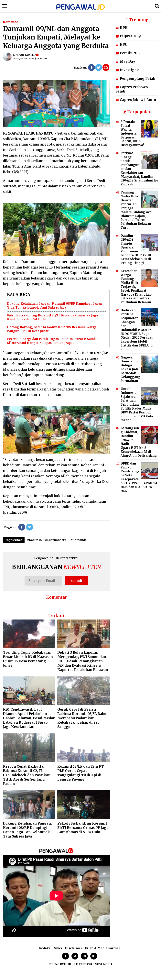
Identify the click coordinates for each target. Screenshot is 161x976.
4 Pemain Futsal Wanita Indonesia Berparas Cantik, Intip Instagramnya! (132, 133)
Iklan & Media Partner (102, 948)
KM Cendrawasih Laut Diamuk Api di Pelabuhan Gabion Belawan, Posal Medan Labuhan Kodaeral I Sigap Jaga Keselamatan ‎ (29, 718)
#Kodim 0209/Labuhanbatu (46, 540)
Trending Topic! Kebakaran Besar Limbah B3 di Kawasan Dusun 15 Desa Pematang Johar (28, 659)
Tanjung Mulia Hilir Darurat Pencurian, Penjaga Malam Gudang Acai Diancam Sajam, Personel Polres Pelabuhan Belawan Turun (137, 210)
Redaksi (45, 948)
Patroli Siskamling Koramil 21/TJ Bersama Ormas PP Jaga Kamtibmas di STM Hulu (82, 827)
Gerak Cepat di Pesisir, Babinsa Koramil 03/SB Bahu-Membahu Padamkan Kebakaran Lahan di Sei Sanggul (82, 718)
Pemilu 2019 (130, 53)
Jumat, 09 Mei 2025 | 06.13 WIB (30, 58)
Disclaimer (73, 948)
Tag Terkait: (14, 540)
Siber (58, 948)
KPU (123, 44)
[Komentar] (105, 67)
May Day (127, 61)
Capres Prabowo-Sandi (133, 89)
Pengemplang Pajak (137, 78)
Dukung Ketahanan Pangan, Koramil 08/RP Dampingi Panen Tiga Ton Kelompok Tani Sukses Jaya (54, 305)
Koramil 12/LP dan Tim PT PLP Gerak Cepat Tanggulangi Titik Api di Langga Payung (80, 773)
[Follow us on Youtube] (93, 956)
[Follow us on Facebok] (65, 956)
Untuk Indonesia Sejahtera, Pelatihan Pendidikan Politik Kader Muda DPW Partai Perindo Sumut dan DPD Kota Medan (137, 404)
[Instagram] (84, 956)
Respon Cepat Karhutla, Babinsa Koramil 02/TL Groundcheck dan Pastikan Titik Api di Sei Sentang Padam (26, 775)
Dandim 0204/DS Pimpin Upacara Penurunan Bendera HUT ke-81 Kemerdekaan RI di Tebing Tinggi (136, 249)
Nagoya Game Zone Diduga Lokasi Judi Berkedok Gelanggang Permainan (130, 369)
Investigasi (129, 70)
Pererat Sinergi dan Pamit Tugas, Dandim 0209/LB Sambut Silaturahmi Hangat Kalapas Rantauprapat (53, 341)
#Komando (79, 540)
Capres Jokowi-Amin (137, 100)
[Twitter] (98, 67)
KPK (123, 28)
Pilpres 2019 (130, 36)
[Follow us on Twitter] (74, 956)
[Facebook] (91, 67)
